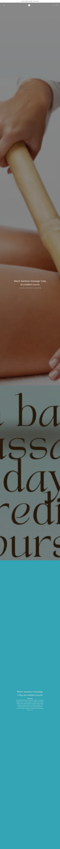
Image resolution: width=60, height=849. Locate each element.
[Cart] (57, 5)
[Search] (54, 5)
